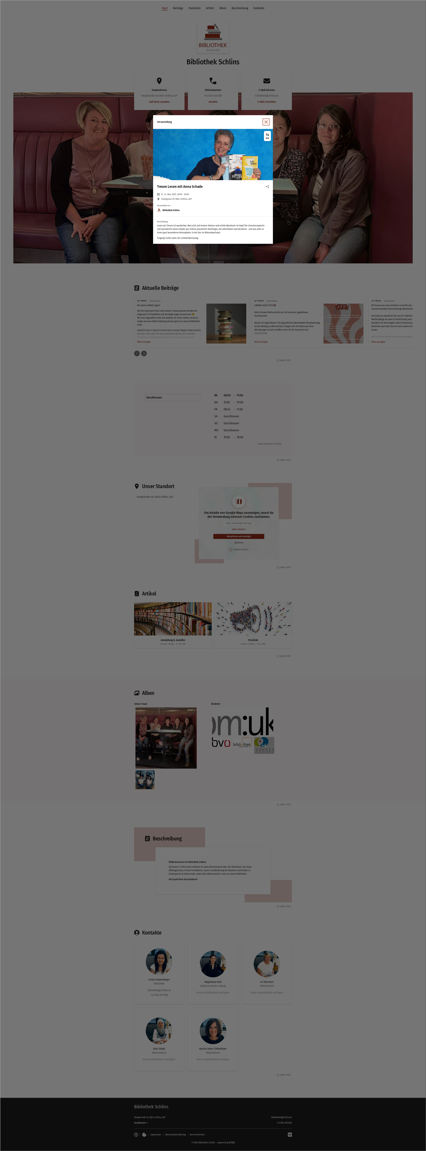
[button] (213, 154)
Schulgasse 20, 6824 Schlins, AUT (176, 199)
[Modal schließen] (213, 575)
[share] (267, 186)
